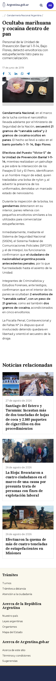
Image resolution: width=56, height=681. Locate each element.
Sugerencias (9, 660)
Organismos (9, 626)
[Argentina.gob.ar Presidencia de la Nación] (15, 5)
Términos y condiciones (16, 655)
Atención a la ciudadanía (17, 594)
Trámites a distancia (14, 588)
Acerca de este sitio (13, 650)
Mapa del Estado (12, 632)
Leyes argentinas (12, 621)
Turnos (6, 583)
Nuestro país (10, 615)
